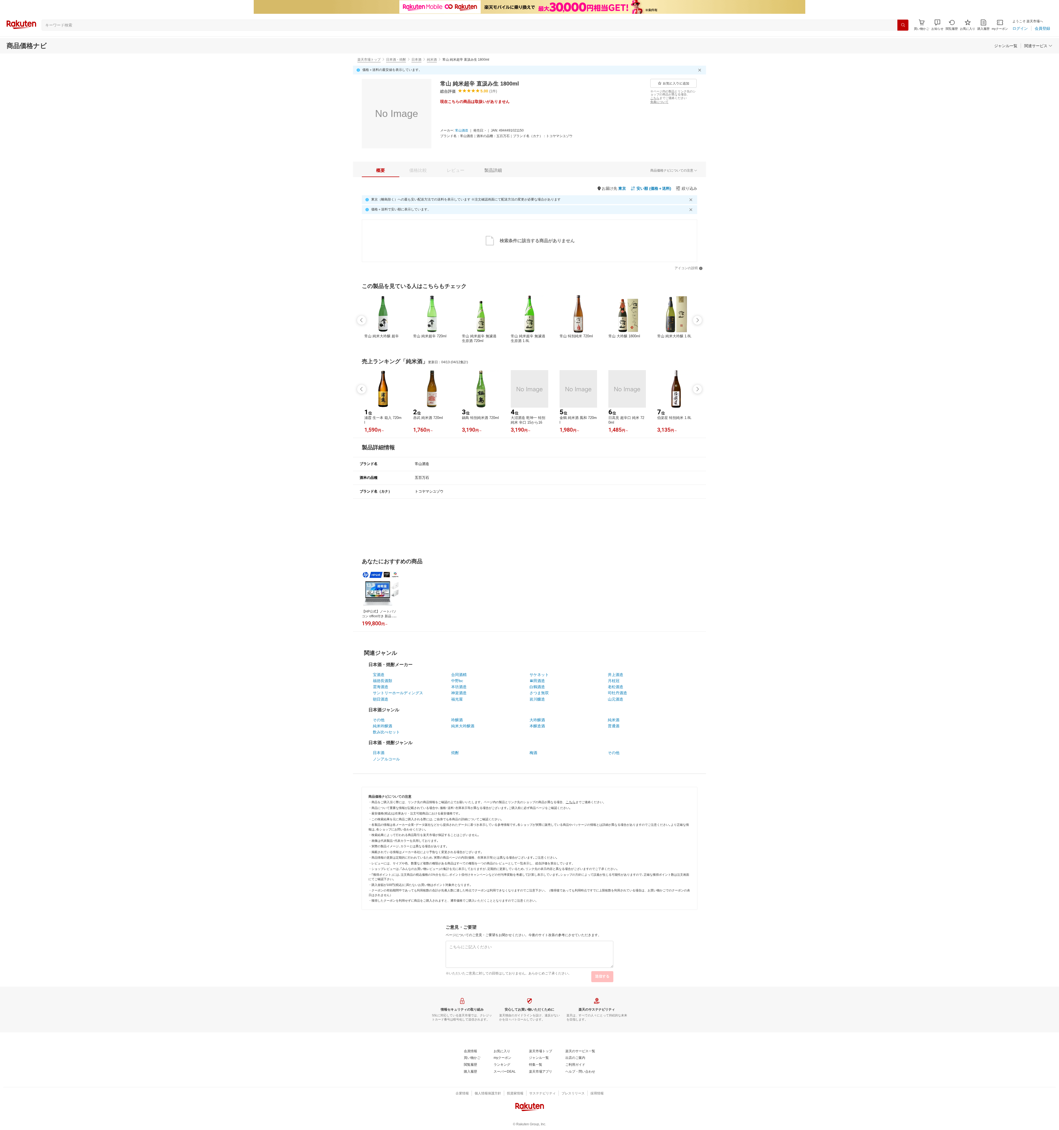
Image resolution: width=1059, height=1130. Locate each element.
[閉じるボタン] (700, 70)
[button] (937, 25)
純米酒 (432, 60)
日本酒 (416, 60)
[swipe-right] (697, 320)
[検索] (902, 25)
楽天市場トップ (369, 60)
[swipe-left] (361, 320)
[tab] (380, 170)
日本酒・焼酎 (396, 60)
